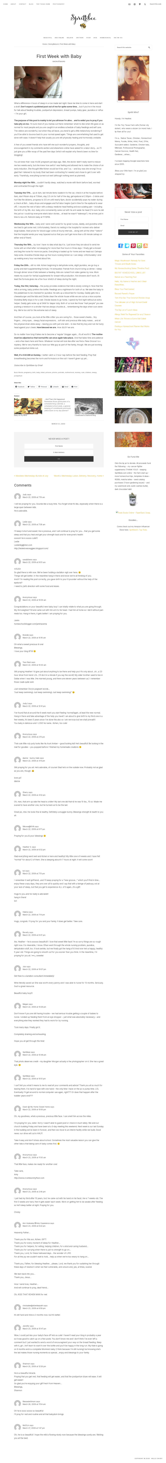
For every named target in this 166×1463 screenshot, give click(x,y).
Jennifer (26, 1326)
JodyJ (25, 703)
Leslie (25, 522)
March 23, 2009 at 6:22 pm (34, 1226)
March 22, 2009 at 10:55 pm (34, 1109)
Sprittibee (26, 1052)
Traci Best (27, 662)
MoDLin (26, 1425)
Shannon (26, 1364)
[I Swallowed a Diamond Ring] (89, 406)
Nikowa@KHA (28, 826)
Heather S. (27, 847)
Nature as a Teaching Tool (126, 277)
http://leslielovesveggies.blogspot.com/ (31, 548)
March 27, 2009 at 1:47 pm (34, 1428)
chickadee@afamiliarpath (33, 1305)
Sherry (25, 792)
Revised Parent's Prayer (124, 293)
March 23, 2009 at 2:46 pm (34, 1192)
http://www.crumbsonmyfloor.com (29, 1178)
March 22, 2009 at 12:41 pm (34, 706)
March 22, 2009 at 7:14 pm (34, 915)
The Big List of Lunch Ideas (126, 310)
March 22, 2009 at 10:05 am (34, 600)
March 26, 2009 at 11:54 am (34, 1404)
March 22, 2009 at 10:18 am (34, 638)
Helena (25, 912)
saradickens (27, 559)
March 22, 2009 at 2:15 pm (34, 737)
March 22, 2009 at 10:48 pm (34, 1055)
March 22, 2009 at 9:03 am (34, 562)
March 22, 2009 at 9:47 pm (34, 935)
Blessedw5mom (29, 1401)
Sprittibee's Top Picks (138, 530)
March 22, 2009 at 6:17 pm (34, 829)
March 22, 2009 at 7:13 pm (34, 873)
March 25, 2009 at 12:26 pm (34, 1366)
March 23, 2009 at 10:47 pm (34, 1329)
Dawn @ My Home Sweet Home (36, 1107)
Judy (25, 494)
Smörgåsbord (59, 61)
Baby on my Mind (20, 415)
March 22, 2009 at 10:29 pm (34, 1007)
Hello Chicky (156, 1458)
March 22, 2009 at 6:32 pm (34, 850)
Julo (24, 966)
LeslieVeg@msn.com (23, 545)
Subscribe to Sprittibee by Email (28, 365)
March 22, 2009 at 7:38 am (34, 524)
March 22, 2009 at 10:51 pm (34, 1079)
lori (24, 871)
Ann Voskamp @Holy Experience (36, 1223)
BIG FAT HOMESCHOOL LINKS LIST (130, 273)
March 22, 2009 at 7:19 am (34, 497)
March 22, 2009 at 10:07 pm (34, 969)
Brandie (26, 635)
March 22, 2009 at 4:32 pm (34, 795)
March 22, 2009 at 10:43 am (34, 665)
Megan (25, 1004)
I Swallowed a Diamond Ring (85, 415)
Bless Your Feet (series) (124, 289)
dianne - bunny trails (31, 758)
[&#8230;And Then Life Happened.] (59, 405)
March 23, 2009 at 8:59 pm (34, 1308)
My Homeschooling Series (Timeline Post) (132, 268)
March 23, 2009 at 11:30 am (34, 1157)
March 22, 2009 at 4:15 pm (34, 761)
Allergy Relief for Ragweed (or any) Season (133, 314)
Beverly (26, 932)
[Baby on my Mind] (28, 406)
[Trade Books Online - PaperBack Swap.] (133, 513)
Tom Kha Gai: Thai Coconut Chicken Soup (132, 298)
